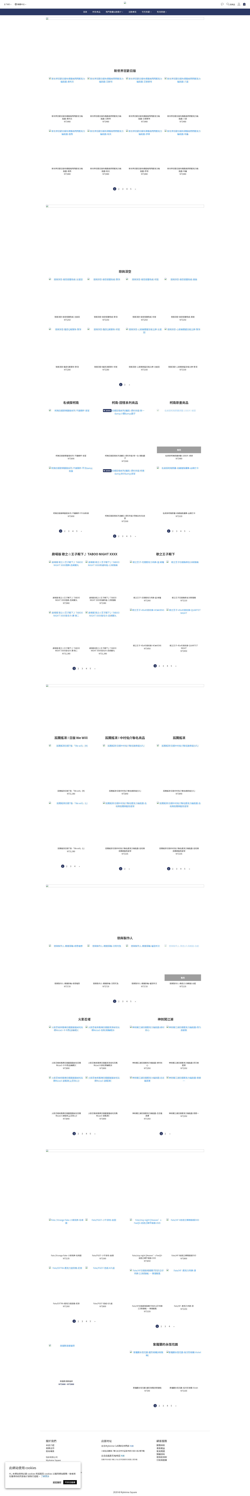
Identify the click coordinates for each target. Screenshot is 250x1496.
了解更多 (45, 1476)
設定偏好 (57, 1482)
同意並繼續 (70, 1482)
